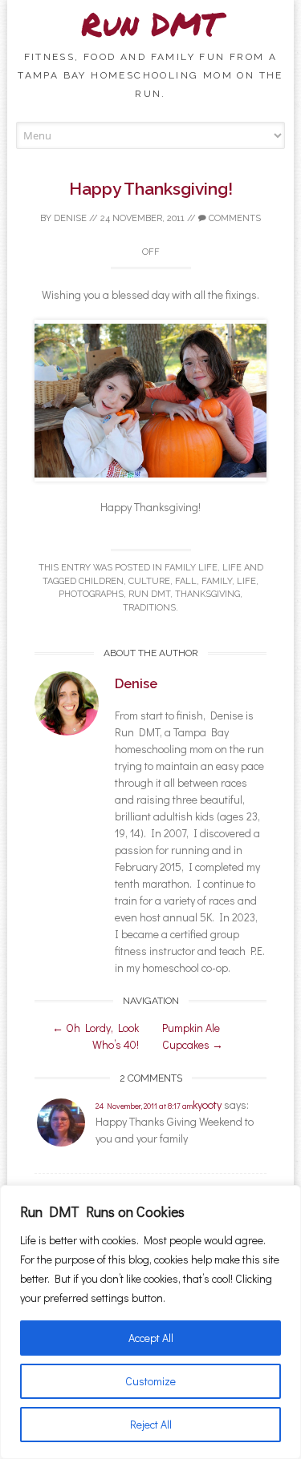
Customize (150, 1380)
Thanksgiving (207, 594)
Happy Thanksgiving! (151, 189)
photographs (91, 594)
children (101, 581)
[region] (150, 1322)
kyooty (207, 1104)
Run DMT (151, 23)
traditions (149, 608)
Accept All (150, 1337)
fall (186, 581)
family (216, 581)
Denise (70, 218)
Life (232, 567)
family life (191, 567)
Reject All (151, 1424)
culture (149, 581)
